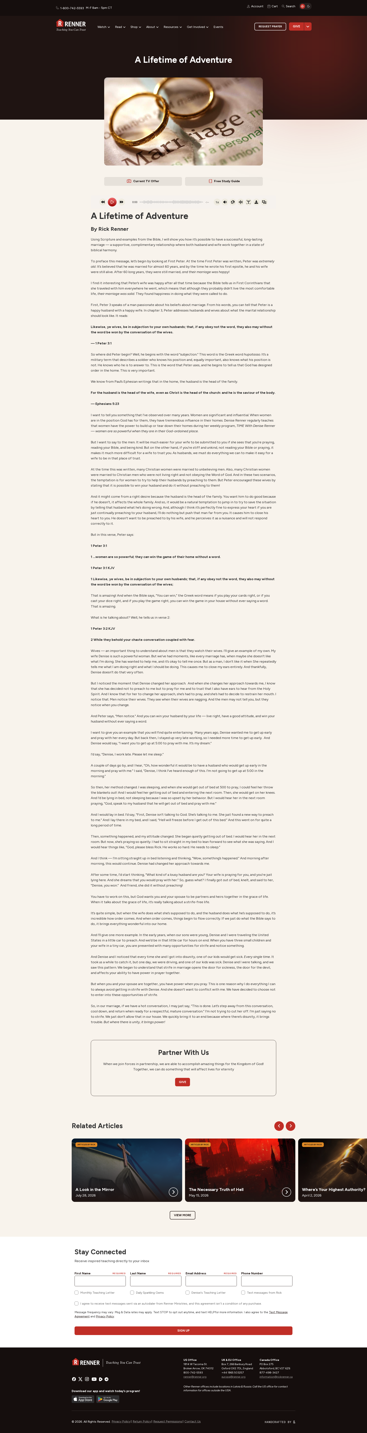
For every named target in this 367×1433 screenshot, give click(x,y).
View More (182, 1215)
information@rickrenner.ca (276, 1376)
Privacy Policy (121, 1421)
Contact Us (192, 1421)
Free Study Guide (227, 181)
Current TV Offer (146, 181)
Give (296, 26)
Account (257, 6)
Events (218, 27)
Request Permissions (167, 1421)
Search (290, 6)
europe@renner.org (233, 1376)
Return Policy (142, 1421)
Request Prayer (270, 26)
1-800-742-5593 (72, 8)
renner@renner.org (195, 1376)
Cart (275, 6)
